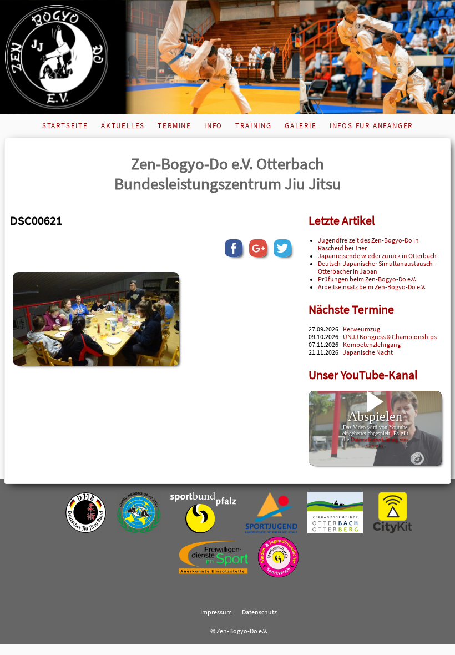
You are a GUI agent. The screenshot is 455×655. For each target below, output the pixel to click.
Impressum (216, 612)
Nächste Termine (351, 309)
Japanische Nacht (368, 352)
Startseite (65, 126)
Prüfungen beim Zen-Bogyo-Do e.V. (367, 279)
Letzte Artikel (342, 220)
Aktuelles (123, 126)
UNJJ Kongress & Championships (390, 337)
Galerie (301, 126)
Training (253, 126)
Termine (174, 126)
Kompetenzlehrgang (372, 345)
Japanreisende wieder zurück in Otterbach (377, 256)
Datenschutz (259, 612)
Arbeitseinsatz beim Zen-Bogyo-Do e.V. (372, 287)
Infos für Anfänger (371, 126)
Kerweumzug (361, 329)
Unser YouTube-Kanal (363, 374)
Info (213, 126)
